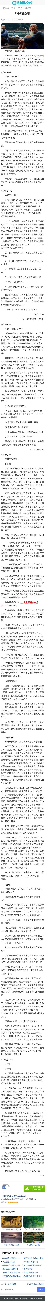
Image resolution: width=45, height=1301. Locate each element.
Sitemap (39, 1298)
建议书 (28, 8)
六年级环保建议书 (31, 1262)
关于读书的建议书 (31, 1273)
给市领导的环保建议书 (11, 1258)
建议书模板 (28, 1269)
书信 (20, 8)
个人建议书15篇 (8, 1262)
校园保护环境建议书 (10, 1269)
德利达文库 (17, 1298)
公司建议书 (12, 1284)
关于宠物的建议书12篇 (33, 1265)
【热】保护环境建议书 (11, 1273)
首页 (13, 8)
